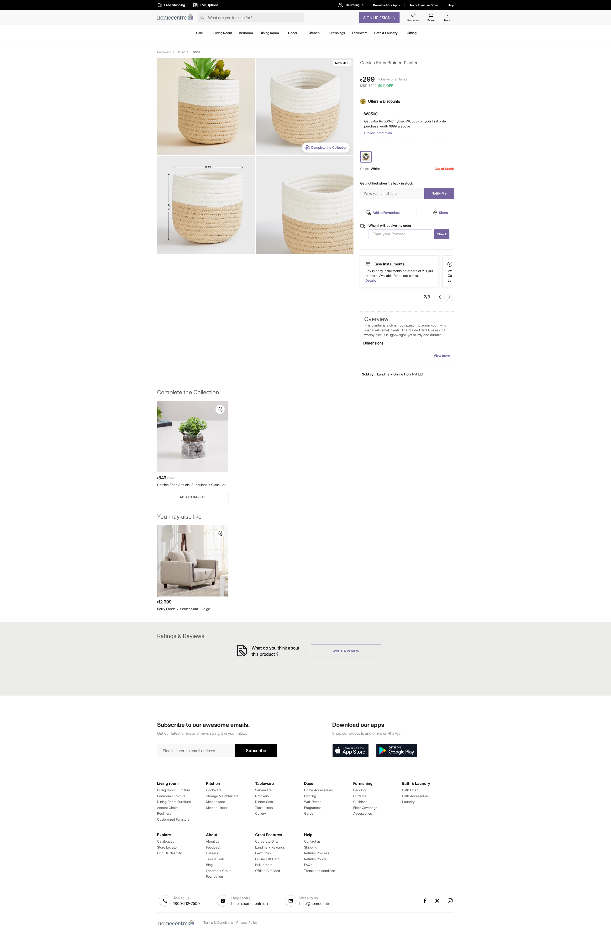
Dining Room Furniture (174, 802)
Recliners (164, 813)
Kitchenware (215, 802)
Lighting (310, 796)
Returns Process (316, 853)
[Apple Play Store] (350, 750)
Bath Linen (410, 790)
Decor (181, 52)
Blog (209, 865)
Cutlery (260, 813)
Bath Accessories (415, 796)
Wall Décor (312, 802)
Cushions (360, 802)
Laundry (408, 802)
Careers (212, 853)
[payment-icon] (368, 264)
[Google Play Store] (396, 750)
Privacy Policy (247, 922)
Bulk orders (263, 865)
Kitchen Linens (217, 808)
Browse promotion (378, 133)
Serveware (263, 790)
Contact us (312, 841)
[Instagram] (450, 901)
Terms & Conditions (218, 922)
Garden (195, 52)
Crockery (262, 796)
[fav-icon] (413, 16)
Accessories (362, 813)
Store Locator (167, 847)
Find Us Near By (169, 853)
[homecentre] (176, 18)
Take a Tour (215, 859)
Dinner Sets (264, 802)
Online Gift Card (267, 859)
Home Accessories (318, 790)
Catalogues (165, 841)
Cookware (213, 790)
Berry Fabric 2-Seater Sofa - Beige (183, 609)
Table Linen (264, 808)
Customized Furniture (173, 819)
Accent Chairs (168, 808)
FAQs (308, 865)
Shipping (310, 847)
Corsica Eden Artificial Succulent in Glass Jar (191, 485)
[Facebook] (424, 901)
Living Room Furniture (173, 790)
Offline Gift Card (267, 871)
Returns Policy (315, 859)
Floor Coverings (365, 808)
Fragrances (312, 808)
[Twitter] (437, 901)
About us (212, 841)
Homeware (164, 52)
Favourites (263, 853)
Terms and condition (319, 871)
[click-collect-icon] (450, 264)
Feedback (213, 847)
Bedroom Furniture (171, 796)
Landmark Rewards (270, 847)
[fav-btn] (220, 409)
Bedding (359, 790)
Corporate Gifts (266, 841)
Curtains (359, 796)
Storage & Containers (222, 796)
